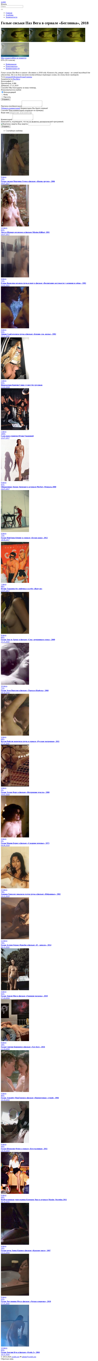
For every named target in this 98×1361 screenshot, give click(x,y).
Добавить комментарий (10, 108)
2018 (13, 77)
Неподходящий (9, 92)
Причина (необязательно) (11, 106)
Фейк (5, 95)
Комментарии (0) (13, 69)
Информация (11, 64)
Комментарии (26, 108)
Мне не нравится (19, 58)
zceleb (3, 2)
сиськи (8, 77)
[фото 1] (15, 41)
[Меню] (2, 9)
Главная (9, 13)
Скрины (28, 77)
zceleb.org (15, 1357)
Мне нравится (6, 58)
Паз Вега (16, 79)
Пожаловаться (11, 66)
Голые (22, 77)
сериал (17, 77)
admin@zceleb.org (29, 1357)
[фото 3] (71, 41)
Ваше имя (5, 113)
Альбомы (9, 15)
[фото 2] (43, 41)
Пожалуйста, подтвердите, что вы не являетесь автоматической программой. (32, 122)
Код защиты (23, 124)
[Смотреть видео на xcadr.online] (15, 56)
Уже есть (7, 97)
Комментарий (6, 119)
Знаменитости (11, 17)
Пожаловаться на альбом (11, 90)
